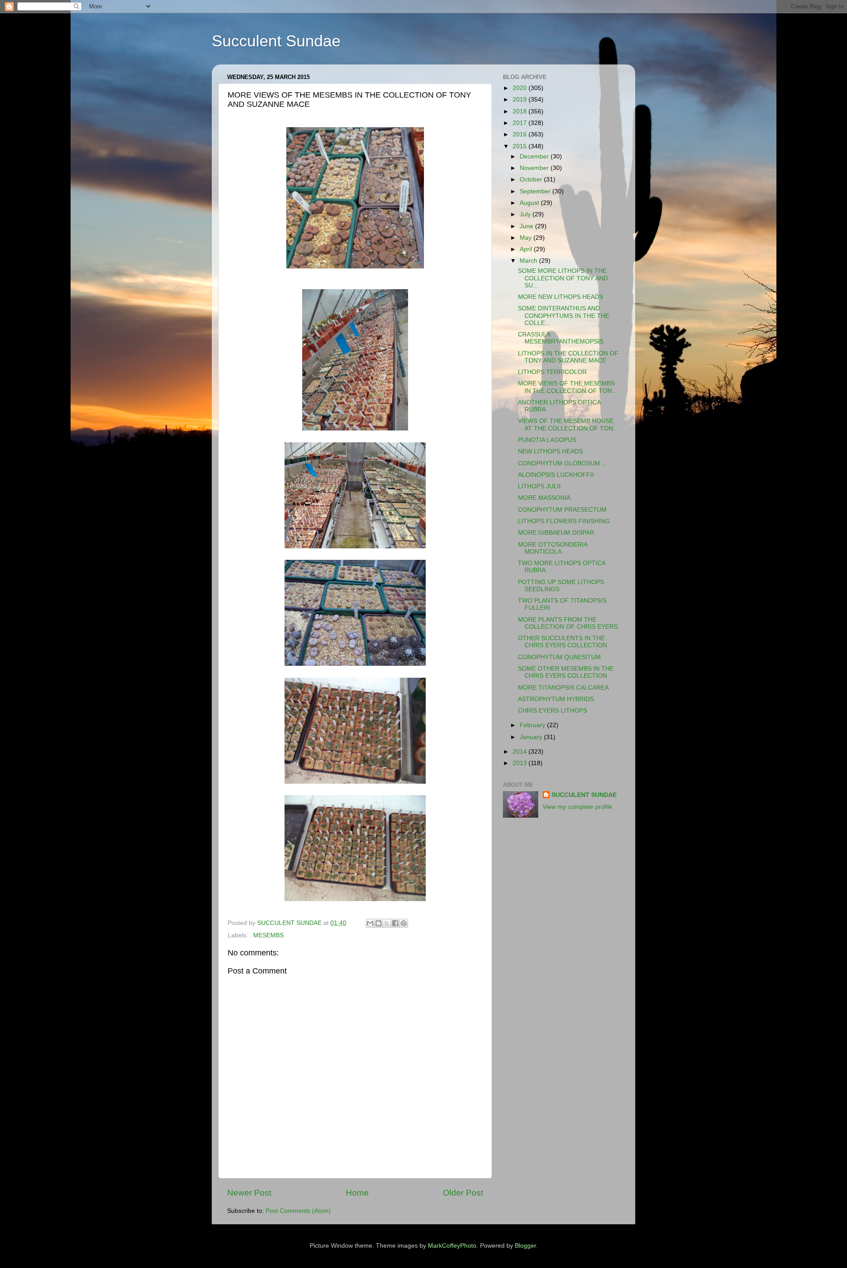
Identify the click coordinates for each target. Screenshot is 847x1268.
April (527, 249)
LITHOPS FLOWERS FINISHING (564, 521)
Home (357, 1192)
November (535, 168)
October (532, 179)
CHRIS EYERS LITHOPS (552, 710)
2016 (520, 134)
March (529, 260)
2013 (520, 763)
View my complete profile (577, 807)
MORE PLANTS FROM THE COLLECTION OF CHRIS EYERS (568, 623)
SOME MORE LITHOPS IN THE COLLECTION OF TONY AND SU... (563, 278)
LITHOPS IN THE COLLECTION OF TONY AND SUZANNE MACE (568, 357)
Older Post (463, 1192)
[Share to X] (386, 923)
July (526, 214)
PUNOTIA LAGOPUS (547, 440)
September (536, 191)
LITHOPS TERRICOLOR (552, 372)
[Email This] (370, 923)
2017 (520, 123)
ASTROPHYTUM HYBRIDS (556, 699)
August (530, 203)
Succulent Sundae (276, 41)
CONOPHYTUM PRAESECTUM (562, 509)
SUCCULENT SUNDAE (584, 795)
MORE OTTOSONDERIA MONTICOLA (552, 548)
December (535, 156)
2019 (520, 99)
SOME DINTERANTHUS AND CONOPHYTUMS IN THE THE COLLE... (563, 315)
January (532, 737)
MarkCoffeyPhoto (452, 1245)
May (526, 237)
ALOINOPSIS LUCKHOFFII (556, 475)
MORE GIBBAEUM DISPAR (556, 532)
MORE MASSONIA (544, 497)
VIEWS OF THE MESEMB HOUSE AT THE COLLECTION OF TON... (568, 424)
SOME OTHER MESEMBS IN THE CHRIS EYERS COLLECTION (566, 672)
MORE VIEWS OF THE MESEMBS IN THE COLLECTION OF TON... (567, 387)
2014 (520, 751)
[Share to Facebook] (395, 923)
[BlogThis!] (378, 923)
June (527, 226)
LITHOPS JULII (539, 486)
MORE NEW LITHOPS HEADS (560, 297)
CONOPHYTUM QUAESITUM (559, 657)
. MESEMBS (267, 935)
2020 (520, 88)
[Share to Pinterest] (403, 923)
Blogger (525, 1245)
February (533, 725)
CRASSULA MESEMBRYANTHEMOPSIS (560, 338)
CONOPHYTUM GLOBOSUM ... (562, 463)
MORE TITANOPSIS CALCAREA (563, 687)
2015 (520, 146)
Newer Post (249, 1192)
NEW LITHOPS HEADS (550, 451)
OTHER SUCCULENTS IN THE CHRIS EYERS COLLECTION (562, 642)
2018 (520, 111)
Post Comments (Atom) (298, 1211)
